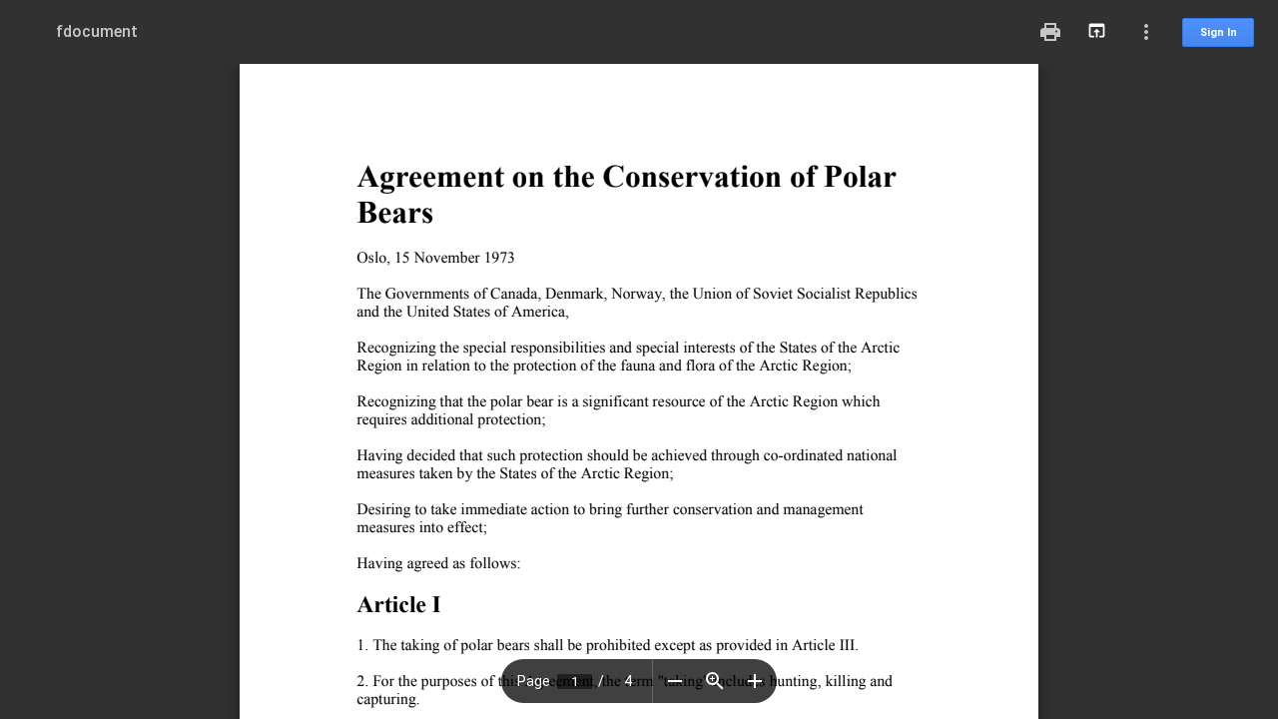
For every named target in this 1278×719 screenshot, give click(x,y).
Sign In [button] (1218, 32)
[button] (675, 681)
